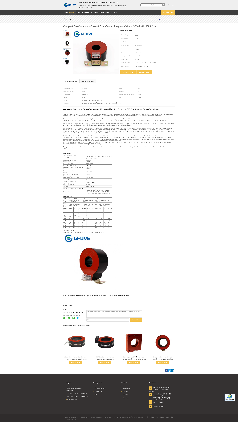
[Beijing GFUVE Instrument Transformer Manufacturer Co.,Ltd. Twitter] (169, 370)
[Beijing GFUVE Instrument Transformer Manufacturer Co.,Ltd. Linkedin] (172, 370)
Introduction (127, 388)
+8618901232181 (78, 312)
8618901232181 (76, 315)
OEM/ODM (98, 391)
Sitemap (162, 417)
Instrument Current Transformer (77, 396)
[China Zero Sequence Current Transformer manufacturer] (70, 5)
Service (125, 394)
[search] (163, 4)
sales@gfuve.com (158, 406)
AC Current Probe (72, 400)
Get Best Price (128, 72)
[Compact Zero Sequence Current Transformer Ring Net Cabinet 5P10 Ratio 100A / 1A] (67, 34)
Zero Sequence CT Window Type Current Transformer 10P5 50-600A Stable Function (133, 359)
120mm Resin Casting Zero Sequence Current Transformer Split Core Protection (75, 359)
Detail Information (71, 81)
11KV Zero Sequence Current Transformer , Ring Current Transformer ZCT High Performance (104, 359)
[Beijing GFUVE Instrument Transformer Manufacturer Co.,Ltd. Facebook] (166, 370)
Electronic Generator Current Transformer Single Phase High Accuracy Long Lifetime (162, 359)
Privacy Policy (154, 417)
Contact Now (144, 72)
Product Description (87, 81)
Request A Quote (168, 12)
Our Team (126, 398)
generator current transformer (96, 296)
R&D (96, 394)
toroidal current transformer (76, 296)
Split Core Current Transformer (77, 393)
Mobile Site (169, 417)
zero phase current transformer (119, 296)
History (125, 391)
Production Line (100, 388)
